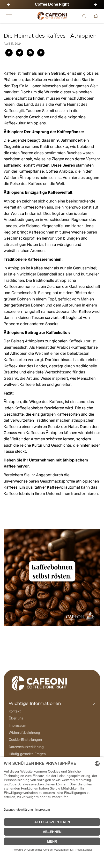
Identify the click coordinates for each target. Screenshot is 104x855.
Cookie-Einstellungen (25, 739)
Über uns (16, 718)
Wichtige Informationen (35, 703)
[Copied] (41, 52)
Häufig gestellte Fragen (27, 754)
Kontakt (15, 711)
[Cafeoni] (52, 16)
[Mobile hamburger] (9, 16)
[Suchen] (84, 16)
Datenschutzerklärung (26, 747)
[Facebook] (9, 52)
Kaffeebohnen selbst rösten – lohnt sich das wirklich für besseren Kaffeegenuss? (46, 639)
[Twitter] (19, 52)
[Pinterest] (30, 52)
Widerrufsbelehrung (24, 732)
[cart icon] (95, 16)
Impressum (17, 725)
